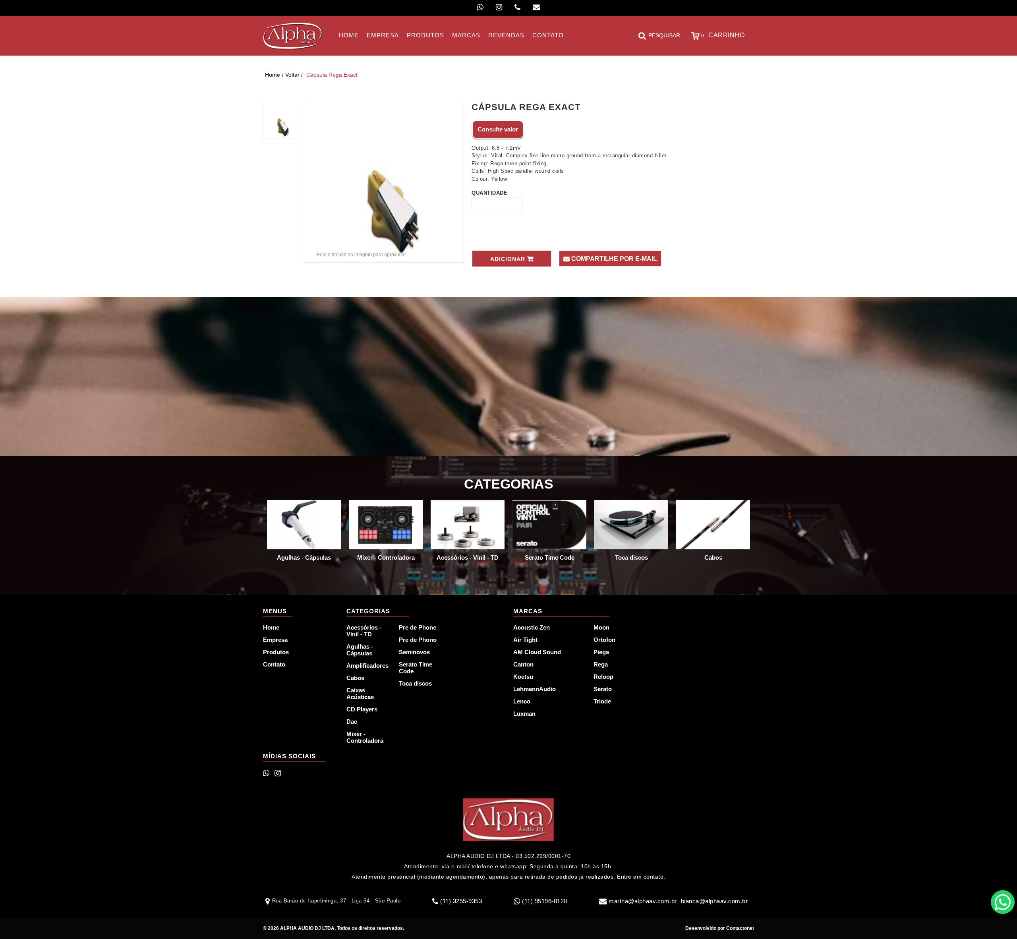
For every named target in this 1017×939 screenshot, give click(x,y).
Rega (601, 664)
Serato (603, 689)
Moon (601, 627)
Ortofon (604, 639)
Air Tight (525, 639)
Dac (351, 721)
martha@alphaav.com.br (643, 901)
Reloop (603, 676)
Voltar (292, 74)
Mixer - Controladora (364, 737)
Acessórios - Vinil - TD (363, 631)
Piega (601, 652)
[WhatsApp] (480, 7)
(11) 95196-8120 (544, 901)
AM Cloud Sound (537, 652)
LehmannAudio (534, 689)
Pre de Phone (417, 627)
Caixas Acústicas (360, 693)
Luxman (524, 713)
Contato (274, 664)
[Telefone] (517, 7)
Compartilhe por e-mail (613, 258)
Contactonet (739, 928)
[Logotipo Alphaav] (293, 36)
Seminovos (414, 652)
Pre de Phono (418, 639)
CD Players (361, 709)
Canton (523, 664)
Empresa (275, 639)
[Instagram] (499, 7)
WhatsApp (1003, 902)
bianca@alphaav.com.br (714, 901)
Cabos (355, 677)
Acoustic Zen (531, 627)
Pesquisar (664, 35)
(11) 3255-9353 (461, 901)
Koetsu (523, 676)
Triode (602, 701)
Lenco (521, 701)
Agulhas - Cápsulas (359, 650)
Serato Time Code (415, 667)
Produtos (276, 652)
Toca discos (415, 683)
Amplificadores (367, 665)
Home (272, 74)
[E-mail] (536, 7)
